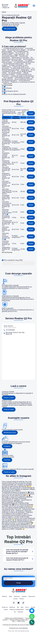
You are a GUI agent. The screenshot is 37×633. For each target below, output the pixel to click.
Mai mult (4, 85)
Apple (10, 596)
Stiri (18, 607)
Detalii (31, 113)
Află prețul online (9, 29)
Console (15, 598)
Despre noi (5, 607)
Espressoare (32, 596)
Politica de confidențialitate (14, 618)
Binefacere (12, 607)
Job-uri (27, 607)
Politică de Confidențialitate (17, 609)
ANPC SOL (21, 621)
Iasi (15, 612)
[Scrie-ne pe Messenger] (31, 610)
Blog (22, 607)
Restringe (9, 85)
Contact (6, 609)
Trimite (18, 583)
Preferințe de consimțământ (18, 628)
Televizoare (17, 596)
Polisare (22, 598)
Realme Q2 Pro (13, 91)
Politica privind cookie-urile (19, 619)
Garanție (33, 607)
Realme (9, 88)
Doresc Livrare (9, 397)
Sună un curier (9, 409)
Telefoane (4, 596)
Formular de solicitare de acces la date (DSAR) (18, 624)
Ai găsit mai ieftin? (10, 255)
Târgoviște (20, 612)
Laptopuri (24, 596)
